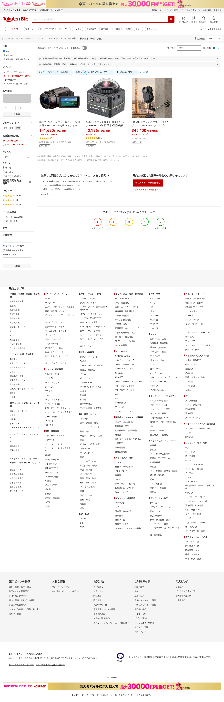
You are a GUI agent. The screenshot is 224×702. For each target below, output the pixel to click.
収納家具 (189, 493)
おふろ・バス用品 (158, 413)
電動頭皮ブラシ (52, 468)
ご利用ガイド (156, 10)
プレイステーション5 (124, 360)
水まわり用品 (121, 345)
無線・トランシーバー (55, 352)
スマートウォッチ (193, 418)
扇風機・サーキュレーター (21, 389)
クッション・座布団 (194, 469)
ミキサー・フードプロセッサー (23, 459)
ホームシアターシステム (56, 331)
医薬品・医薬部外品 (124, 422)
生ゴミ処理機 (15, 487)
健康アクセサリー (123, 524)
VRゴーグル (85, 346)
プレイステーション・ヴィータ (129, 381)
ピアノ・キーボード (89, 357)
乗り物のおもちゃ (158, 347)
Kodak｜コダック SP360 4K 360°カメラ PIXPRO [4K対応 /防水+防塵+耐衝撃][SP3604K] (106, 125)
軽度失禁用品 (121, 452)
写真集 (83, 504)
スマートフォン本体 (89, 298)
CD (81, 523)
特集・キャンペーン (61, 587)
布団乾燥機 (15, 318)
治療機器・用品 (122, 426)
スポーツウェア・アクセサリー (199, 345)
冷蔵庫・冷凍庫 (16, 301)
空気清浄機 (91, 29)
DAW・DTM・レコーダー (91, 365)
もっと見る (46, 194)
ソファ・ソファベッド (195, 464)
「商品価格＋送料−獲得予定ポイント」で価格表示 (58, 48)
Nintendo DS (121, 403)
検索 (18, 114)
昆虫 (152, 479)
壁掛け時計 (190, 409)
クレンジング (121, 471)
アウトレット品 (192, 542)
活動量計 (49, 489)
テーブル (189, 473)
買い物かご (98, 587)
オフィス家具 (191, 527)
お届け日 (6, 163)
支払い (137, 591)
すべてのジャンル (10, 38)
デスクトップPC (52, 374)
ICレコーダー (51, 335)
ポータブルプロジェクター (57, 363)
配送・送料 (139, 587)
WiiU (117, 394)
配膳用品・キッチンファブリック (130, 328)
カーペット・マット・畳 (196, 501)
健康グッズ (120, 520)
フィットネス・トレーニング (198, 332)
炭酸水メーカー (16, 470)
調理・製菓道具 (122, 303)
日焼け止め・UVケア (124, 488)
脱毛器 (48, 455)
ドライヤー (64, 29)
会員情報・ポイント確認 (104, 609)
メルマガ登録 (140, 614)
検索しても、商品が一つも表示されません (62, 189)
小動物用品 (155, 462)
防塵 (18, 128)
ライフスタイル (87, 453)
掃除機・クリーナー (18, 327)
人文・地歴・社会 (88, 461)
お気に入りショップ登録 (145, 605)
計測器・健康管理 (123, 511)
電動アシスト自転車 (194, 303)
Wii (116, 398)
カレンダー (85, 448)
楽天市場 (217, 10)
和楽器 (83, 399)
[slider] (2, 102)
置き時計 (189, 413)
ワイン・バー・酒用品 (125, 341)
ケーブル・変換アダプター (92, 318)
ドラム (83, 374)
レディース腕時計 (193, 405)
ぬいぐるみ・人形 (158, 339)
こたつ (13, 372)
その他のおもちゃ (158, 390)
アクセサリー (86, 382)
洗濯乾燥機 (15, 310)
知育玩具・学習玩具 (159, 343)
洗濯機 (128, 29)
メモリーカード (52, 344)
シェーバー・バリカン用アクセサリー (59, 449)
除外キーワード (9, 254)
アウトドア (190, 341)
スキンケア (120, 462)
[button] (7, 98)
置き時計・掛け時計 (194, 505)
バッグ (188, 432)
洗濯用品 (189, 373)
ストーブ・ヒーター (18, 363)
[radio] (4, 51)
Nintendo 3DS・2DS (124, 369)
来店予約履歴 (99, 614)
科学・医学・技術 (88, 482)
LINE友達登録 (140, 618)
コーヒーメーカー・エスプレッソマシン (24, 429)
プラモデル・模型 (158, 352)
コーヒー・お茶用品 (124, 337)
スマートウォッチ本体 (90, 331)
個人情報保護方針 (183, 596)
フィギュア (155, 356)
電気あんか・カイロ (18, 380)
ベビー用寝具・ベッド (160, 418)
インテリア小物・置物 (195, 531)
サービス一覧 (93, 695)
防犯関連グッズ (192, 546)
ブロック (154, 386)
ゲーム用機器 (51, 416)
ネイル (118, 479)
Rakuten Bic (15, 19)
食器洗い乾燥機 (16, 474)
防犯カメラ (155, 511)
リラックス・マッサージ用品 (128, 528)
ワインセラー (15, 454)
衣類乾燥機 (15, 314)
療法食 (153, 492)
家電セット (30, 29)
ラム (152, 311)
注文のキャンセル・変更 (145, 600)
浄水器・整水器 (16, 478)
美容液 (118, 475)
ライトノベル (86, 495)
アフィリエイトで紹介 (144, 623)
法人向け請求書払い (102, 618)
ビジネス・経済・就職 (90, 444)
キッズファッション (159, 401)
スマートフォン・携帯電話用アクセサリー (95, 308)
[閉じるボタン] (218, 58)
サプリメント (121, 503)
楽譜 (82, 440)
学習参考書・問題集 (89, 465)
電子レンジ (151, 29)
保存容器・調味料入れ (125, 311)
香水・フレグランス (124, 492)
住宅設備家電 (15, 344)
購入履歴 (97, 600)
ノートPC (49, 378)
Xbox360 (119, 377)
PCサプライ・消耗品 (54, 399)
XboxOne (119, 373)
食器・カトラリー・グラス (127, 307)
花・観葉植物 (156, 535)
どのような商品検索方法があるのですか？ (62, 185)
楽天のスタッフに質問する (148, 183)
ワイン (153, 303)
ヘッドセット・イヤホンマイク (94, 327)
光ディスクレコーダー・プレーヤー (59, 316)
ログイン (204, 29)
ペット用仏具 (156, 484)
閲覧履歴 (97, 596)
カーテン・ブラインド (195, 497)
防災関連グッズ (157, 516)
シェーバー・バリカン (55, 444)
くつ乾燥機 (15, 323)
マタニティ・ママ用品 (160, 409)
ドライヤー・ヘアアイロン (57, 436)
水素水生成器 (15, 482)
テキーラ (154, 328)
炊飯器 (13, 415)
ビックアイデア (47, 29)
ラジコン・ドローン (159, 360)
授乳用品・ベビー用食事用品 (163, 422)
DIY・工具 (154, 503)
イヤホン (77, 29)
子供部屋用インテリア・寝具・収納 (200, 487)
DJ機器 (83, 391)
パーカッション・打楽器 (91, 387)
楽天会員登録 (215, 29)
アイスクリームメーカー (20, 491)
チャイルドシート (158, 430)
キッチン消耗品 (122, 315)
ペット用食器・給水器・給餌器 (164, 471)
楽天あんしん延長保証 (19, 591)
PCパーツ (49, 421)
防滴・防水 (8, 128)
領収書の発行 (140, 609)
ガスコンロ (15, 441)
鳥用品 (153, 467)
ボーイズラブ (86, 474)
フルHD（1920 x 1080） (14, 145)
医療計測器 (120, 447)
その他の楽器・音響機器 (91, 408)
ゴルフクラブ (191, 311)
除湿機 (13, 397)
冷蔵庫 (117, 29)
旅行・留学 (85, 431)
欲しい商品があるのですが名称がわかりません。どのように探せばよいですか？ (78, 181)
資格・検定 (85, 499)
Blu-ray (83, 519)
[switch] (29, 182)
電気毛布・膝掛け (17, 376)
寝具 (187, 447)
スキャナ (49, 395)
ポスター (84, 508)
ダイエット (120, 507)
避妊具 (118, 435)
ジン (152, 307)
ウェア (188, 328)
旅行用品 (189, 437)
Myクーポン (98, 605)
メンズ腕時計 (191, 401)
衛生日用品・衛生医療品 (126, 430)
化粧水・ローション (124, 467)
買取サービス (15, 614)
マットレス (190, 452)
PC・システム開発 (88, 487)
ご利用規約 (180, 600)
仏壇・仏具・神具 (193, 559)
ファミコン (120, 407)
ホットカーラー (52, 460)
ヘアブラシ (50, 440)
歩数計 (48, 494)
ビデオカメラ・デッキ (55, 327)
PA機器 (83, 361)
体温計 (48, 506)
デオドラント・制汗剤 (125, 484)
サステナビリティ (127, 695)
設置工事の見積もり (18, 605)
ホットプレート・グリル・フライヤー (24, 436)
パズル (153, 364)
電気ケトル (15, 450)
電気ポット (15, 446)
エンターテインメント (90, 427)
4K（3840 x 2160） (11, 141)
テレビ (139, 29)
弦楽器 (83, 395)
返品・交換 (139, 596)
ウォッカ (154, 320)
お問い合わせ (140, 632)
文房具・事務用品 (193, 360)
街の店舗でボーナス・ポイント (66, 591)
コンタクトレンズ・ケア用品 (128, 439)
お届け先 (6, 152)
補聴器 (48, 481)
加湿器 (13, 393)
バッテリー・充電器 (89, 322)
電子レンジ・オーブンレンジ (22, 411)
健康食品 (119, 516)
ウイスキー (155, 298)
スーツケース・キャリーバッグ (199, 428)
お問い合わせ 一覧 (109, 695)
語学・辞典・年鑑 (88, 478)
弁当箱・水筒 (121, 324)
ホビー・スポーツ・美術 (91, 436)
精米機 (13, 419)
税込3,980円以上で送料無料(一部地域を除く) (43, 10)
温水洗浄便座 (51, 485)
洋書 (82, 491)
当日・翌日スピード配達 (20, 587)
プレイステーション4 (124, 364)
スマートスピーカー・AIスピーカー (59, 357)
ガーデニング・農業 (159, 524)
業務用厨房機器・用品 (125, 332)
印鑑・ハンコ (191, 364)
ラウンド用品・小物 (194, 324)
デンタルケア (51, 464)
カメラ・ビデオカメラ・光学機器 (59, 307)
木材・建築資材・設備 (160, 520)
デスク (188, 477)
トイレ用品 (190, 386)
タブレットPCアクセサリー (92, 314)
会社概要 (207, 10)
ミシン (13, 335)
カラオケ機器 (86, 404)
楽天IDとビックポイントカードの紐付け (111, 623)
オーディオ (50, 303)
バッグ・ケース (192, 320)
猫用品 (153, 445)
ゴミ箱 (188, 518)
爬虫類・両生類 (157, 475)
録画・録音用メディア (55, 311)
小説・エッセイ (87, 470)
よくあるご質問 (171, 10)
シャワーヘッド (52, 472)
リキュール (155, 315)
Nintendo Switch (122, 356)
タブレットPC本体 (88, 303)
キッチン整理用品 (123, 320)
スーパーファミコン (124, 411)
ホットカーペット (17, 367)
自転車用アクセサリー (195, 307)
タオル (188, 390)
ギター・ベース (87, 378)
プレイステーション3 (124, 386)
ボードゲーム (156, 373)
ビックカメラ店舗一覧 (190, 10)
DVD (82, 527)
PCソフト (49, 425)
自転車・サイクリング (195, 298)
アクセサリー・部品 (54, 348)
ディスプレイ (51, 387)
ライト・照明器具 (17, 348)
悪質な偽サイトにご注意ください (50, 665)
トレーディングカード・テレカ (164, 377)
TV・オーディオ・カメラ (32, 38)
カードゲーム (156, 369)
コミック (84, 419)
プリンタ (49, 391)
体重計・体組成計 (53, 498)
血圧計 (48, 502)
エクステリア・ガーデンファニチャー (165, 529)
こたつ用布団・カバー (195, 522)
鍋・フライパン (122, 298)
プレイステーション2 (124, 390)
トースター (15, 423)
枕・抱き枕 (190, 456)
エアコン (105, 29)
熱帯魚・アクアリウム (160, 458)
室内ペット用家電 (158, 488)
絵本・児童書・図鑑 (89, 423)
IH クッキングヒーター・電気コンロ (25, 464)
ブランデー (155, 324)
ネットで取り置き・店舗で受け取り (25, 609)
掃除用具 (189, 369)
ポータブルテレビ (53, 339)
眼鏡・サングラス (193, 349)
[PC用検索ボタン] (171, 19)
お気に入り (98, 591)
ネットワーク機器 (53, 404)
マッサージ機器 (52, 477)
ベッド (188, 460)
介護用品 (119, 443)
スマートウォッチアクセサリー (94, 335)
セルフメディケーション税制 (21, 665)
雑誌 (82, 457)
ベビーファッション (159, 405)
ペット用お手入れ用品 (160, 454)
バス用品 (189, 381)
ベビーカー (155, 426)
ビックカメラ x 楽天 (11, 10)
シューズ (189, 315)
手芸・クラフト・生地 (195, 377)
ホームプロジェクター (55, 322)
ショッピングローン (18, 596)
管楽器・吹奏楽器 (88, 370)
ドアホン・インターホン (161, 507)
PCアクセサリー (52, 382)
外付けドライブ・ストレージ (58, 408)
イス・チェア (191, 481)
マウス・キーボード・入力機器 (58, 412)
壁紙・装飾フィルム (194, 510)
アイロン (14, 331)
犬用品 (153, 450)
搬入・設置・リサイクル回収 (22, 600)
